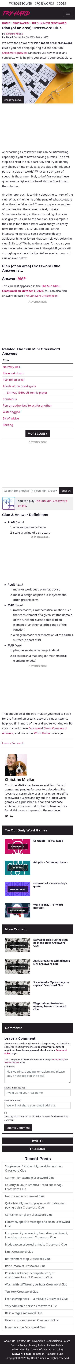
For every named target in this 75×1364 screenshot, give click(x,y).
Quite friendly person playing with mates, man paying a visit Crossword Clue (35, 1205)
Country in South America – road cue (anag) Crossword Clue (33, 1187)
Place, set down (13, 373)
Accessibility (56, 1349)
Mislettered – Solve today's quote (50, 885)
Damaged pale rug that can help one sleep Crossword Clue (50, 942)
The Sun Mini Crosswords (41, 296)
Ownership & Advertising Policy (51, 1341)
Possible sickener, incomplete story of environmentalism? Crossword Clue (30, 1275)
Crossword (21, 23)
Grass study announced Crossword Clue (31, 1320)
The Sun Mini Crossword (49, 23)
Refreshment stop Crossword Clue (28, 1259)
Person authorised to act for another (27, 405)
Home (6, 23)
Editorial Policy (20, 1349)
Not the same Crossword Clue (24, 1196)
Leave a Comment (12, 743)
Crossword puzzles (14, 53)
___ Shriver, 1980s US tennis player (25, 393)
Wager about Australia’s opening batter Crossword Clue (49, 1006)
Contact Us (23, 1341)
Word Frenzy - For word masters (48, 906)
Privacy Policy (58, 1059)
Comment (9, 1066)
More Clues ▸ (37, 434)
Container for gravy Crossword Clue (28, 1215)
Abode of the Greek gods (19, 386)
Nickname (15, 1087)
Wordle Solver (20, 3)
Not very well (11, 367)
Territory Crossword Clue (21, 1292)
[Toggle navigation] (68, 13)
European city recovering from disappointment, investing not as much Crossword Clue (36, 1235)
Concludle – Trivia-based (48, 840)
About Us (9, 1341)
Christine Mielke (14, 33)
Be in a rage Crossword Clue (23, 1313)
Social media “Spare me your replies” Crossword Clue (51, 983)
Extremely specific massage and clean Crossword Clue (37, 1224)
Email (12, 1100)
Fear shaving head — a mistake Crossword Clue (36, 1299)
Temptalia (38, 1353)
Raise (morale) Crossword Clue (25, 1266)
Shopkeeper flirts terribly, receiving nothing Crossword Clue (34, 1168)
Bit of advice (11, 418)
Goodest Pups (54, 1353)
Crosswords (44, 3)
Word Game (42, 733)
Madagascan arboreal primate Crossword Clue (36, 1244)
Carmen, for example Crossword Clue (29, 1178)
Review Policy (55, 1345)
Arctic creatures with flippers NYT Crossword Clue (51, 962)
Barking (8, 425)
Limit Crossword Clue (19, 1252)
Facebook (37, 1149)
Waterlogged (11, 412)
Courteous (10, 399)
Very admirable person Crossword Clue (31, 1306)
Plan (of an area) (13, 380)
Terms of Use (39, 1349)
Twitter (37, 1141)
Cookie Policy (19, 1345)
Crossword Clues (39, 728)
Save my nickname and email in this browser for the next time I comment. (36, 1118)
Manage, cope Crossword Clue (25, 1327)
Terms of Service (11, 1062)
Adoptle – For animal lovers (50, 862)
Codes (61, 3)
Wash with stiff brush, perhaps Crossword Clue (36, 1284)
